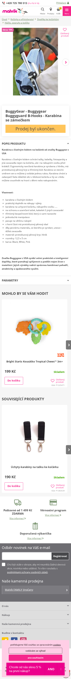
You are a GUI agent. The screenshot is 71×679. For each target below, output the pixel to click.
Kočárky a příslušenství (22, 19)
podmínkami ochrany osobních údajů (27, 572)
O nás (5, 606)
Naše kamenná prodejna (16, 624)
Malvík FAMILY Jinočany (19, 589)
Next (65, 62)
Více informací (16, 518)
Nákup (6, 615)
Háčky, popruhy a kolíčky (17, 22)
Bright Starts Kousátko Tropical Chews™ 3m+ (34, 361)
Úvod (4, 19)
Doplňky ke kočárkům (48, 19)
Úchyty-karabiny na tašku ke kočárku (34, 467)
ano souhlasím (36, 657)
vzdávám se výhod (35, 650)
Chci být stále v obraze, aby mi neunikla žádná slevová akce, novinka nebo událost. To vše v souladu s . (36, 568)
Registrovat (60, 556)
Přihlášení (61, 2)
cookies (57, 644)
